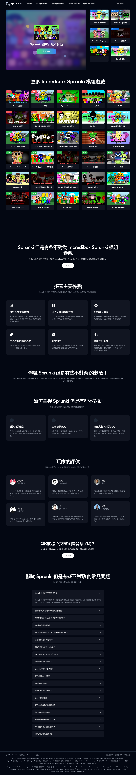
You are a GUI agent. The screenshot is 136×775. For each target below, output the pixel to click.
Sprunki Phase (69, 763)
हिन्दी (117, 767)
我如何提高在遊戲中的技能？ (45, 647)
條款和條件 (118, 755)
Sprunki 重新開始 (74, 4)
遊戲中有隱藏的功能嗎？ (43, 625)
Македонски (81, 771)
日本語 (48, 767)
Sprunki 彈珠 (69, 758)
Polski (121, 767)
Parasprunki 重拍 (92, 763)
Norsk (62, 769)
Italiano (66, 767)
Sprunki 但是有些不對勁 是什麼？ (47, 593)
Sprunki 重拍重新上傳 (19, 758)
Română (43, 769)
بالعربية (109, 767)
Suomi (72, 769)
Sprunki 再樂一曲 (89, 4)
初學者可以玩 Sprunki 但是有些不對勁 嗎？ (50, 618)
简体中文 (35, 767)
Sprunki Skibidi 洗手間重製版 (55, 758)
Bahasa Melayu (94, 767)
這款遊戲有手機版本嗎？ (43, 712)
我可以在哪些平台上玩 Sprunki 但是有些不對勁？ (52, 632)
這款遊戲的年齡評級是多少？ (45, 720)
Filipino (37, 769)
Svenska (56, 769)
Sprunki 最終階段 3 (13, 761)
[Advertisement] (68, 224)
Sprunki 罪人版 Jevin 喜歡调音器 (100, 758)
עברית (90, 769)
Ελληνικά (84, 769)
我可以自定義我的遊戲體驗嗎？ (46, 705)
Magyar (49, 769)
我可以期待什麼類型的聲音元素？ (46, 654)
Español (28, 767)
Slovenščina (55, 771)
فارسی (95, 769)
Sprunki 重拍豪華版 (58, 763)
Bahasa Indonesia (82, 767)
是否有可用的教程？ (42, 698)
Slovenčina (101, 769)
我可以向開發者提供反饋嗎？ (45, 727)
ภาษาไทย (103, 767)
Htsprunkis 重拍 (80, 763)
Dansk (67, 769)
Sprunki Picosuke (86, 761)
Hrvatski (123, 769)
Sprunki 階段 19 (75, 761)
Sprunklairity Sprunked (81, 758)
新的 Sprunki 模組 (42, 4)
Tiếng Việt (13, 769)
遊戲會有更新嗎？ (41, 683)
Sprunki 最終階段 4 (118, 758)
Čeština (77, 769)
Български (116, 769)
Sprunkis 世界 (25, 761)
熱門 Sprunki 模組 (58, 4)
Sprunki (29, 4)
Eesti (61, 771)
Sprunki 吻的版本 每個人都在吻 (59, 761)
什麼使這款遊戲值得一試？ (44, 734)
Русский (72, 767)
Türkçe (126, 767)
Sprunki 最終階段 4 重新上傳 (39, 761)
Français (22, 767)
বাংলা (113, 767)
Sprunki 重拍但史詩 (112, 761)
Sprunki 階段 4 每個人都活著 (36, 758)
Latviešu (66, 771)
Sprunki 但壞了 (123, 761)
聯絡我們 (127, 755)
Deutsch (15, 767)
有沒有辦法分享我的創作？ (44, 640)
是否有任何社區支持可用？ (44, 669)
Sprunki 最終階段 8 (45, 763)
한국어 (53, 767)
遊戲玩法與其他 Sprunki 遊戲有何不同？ (49, 611)
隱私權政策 (109, 755)
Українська (21, 769)
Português (59, 767)
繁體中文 (41, 767)
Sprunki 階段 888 (99, 761)
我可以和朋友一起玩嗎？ (43, 676)
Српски (109, 769)
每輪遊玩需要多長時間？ (43, 661)
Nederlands (30, 769)
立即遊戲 (46, 51)
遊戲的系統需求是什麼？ (43, 691)
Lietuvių (73, 771)
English (9, 767)
